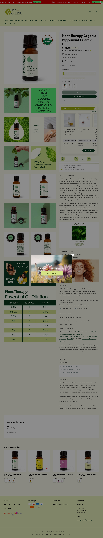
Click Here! (51, 273)
